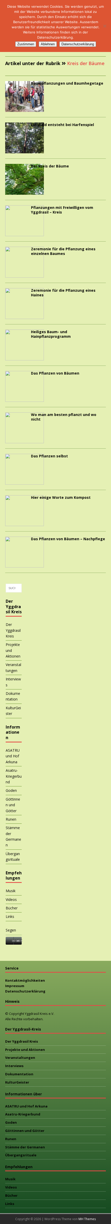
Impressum (14, 985)
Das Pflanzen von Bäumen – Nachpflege (68, 538)
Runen (11, 819)
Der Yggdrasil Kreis (13, 630)
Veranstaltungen (13, 667)
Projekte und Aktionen (13, 650)
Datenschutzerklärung (25, 991)
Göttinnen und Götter (13, 805)
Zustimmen (25, 44)
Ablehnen (48, 44)
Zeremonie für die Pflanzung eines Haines (63, 292)
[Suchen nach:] (14, 588)
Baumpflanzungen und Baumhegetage (67, 83)
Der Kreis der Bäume (50, 166)
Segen (11, 930)
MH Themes (87, 1219)
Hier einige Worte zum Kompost (61, 497)
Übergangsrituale (13, 856)
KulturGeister (13, 710)
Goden (11, 790)
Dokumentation (13, 696)
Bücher (12, 908)
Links (10, 916)
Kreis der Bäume (86, 63)
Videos (11, 899)
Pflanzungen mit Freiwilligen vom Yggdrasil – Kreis (62, 210)
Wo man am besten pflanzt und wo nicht (63, 417)
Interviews (13, 682)
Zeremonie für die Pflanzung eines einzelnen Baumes (63, 251)
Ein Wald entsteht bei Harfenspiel (62, 124)
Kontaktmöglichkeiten (25, 980)
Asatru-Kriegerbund (14, 776)
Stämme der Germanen (13, 836)
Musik (10, 890)
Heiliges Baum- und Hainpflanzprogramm (51, 334)
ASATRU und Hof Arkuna (13, 756)
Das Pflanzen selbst (49, 456)
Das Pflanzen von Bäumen (55, 373)
